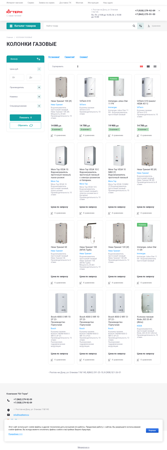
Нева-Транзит (57, 105)
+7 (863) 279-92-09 (23, 399)
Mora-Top (55, 181)
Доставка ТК (65, 3)
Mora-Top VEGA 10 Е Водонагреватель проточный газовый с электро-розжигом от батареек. (90, 174)
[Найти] (134, 26)
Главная (10, 37)
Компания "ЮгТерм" (17, 393)
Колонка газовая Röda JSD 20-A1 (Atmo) (145, 319)
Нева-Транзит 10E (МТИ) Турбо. (88, 248)
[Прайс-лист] (155, 66)
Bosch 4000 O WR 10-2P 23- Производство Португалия (90, 321)
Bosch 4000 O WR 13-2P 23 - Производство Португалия (118, 321)
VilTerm (83, 105)
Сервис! (84, 57)
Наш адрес (108, 3)
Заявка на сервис (47, 3)
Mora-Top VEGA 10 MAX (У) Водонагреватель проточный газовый (118, 173)
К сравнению (60, 135)
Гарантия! (69, 57)
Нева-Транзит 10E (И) (61, 101)
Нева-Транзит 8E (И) (147, 169)
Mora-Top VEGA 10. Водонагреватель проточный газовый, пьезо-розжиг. (61, 173)
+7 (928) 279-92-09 (145, 10)
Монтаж (79, 3)
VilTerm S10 (85, 101)
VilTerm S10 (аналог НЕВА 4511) (146, 102)
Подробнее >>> (15, 434)
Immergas (112, 107)
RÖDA (139, 326)
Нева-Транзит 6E (59, 247)
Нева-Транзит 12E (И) (118, 247)
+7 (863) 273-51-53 (145, 14)
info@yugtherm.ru (21, 415)
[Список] (148, 66)
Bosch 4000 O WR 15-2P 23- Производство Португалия (61, 321)
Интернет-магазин (15, 3)
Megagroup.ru (83, 447)
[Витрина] (141, 66)
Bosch (53, 328)
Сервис (31, 3)
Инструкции (93, 3)
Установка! (53, 57)
